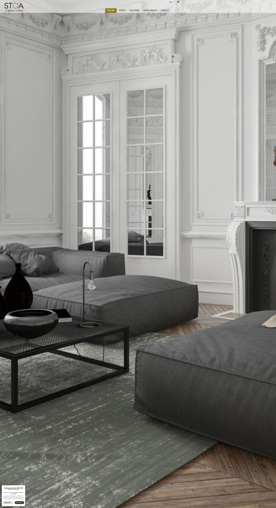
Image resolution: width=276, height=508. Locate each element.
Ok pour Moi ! (19, 502)
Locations (134, 10)
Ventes (122, 10)
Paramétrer (8, 502)
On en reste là (18, 487)
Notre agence (150, 10)
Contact (165, 10)
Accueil (111, 10)
